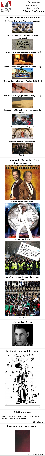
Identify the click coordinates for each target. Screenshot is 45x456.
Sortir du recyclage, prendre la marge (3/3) (22, 52)
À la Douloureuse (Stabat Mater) (22, 141)
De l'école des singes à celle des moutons (22, 21)
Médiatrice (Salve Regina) (22, 127)
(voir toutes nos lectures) (35, 454)
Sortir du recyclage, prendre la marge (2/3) (22, 67)
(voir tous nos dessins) (36, 408)
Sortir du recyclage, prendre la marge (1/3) (22, 96)
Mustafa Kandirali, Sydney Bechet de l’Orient (22, 81)
